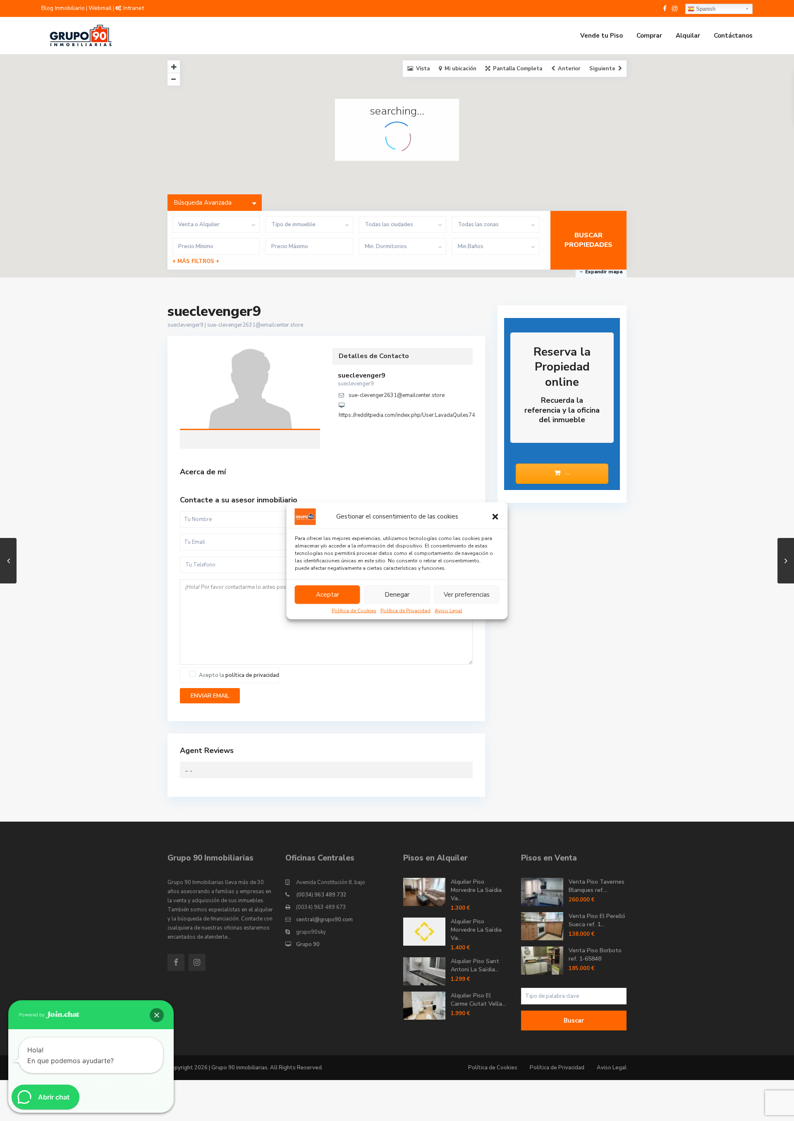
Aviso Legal (448, 610)
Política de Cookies (354, 610)
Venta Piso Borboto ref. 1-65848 (595, 955)
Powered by (32, 1015)
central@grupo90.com (324, 919)
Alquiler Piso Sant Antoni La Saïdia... (475, 965)
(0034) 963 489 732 (321, 895)
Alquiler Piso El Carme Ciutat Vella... (478, 1000)
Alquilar (688, 35)
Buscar (574, 1020)
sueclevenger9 (250, 389)
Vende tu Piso (601, 35)
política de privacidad (252, 675)
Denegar (397, 594)
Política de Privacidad (405, 610)
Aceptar (327, 594)
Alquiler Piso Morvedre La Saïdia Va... (476, 890)
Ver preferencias (467, 594)
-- (567, 474)
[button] (495, 516)
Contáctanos (733, 35)
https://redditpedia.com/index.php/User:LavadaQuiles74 (407, 415)
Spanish (704, 9)
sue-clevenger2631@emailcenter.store (255, 325)
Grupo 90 (308, 944)
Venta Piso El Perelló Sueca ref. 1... (597, 920)
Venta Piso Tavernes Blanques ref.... (596, 886)
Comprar (649, 35)
